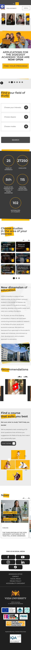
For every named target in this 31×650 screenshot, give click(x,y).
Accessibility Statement (15, 583)
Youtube (23, 557)
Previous (3, 19)
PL (14, 3)
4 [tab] (17, 82)
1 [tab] (9, 82)
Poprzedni (24, 240)
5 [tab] (20, 82)
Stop (1, 83)
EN (17, 3)
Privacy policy (15, 581)
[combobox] (15, 107)
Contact (15, 576)
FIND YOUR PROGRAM (15, 66)
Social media (15, 579)
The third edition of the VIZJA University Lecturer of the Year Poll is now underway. (14, 534)
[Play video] (15, 387)
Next (27, 19)
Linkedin (23, 562)
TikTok (15, 567)
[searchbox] (13, 107)
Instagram (8, 562)
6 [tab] (22, 82)
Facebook (8, 557)
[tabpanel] (15, 52)
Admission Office (15, 574)
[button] (2, 6)
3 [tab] (14, 82)
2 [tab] (12, 82)
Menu (26, 8)
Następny (28, 240)
